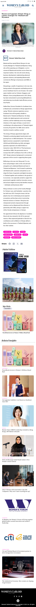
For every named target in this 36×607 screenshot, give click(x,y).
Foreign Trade (5, 549)
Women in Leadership (16, 237)
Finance (4, 428)
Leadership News (7, 231)
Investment (5, 368)
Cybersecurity (5, 579)
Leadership (5, 10)
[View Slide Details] (18, 290)
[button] (10, 244)
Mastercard (15, 231)
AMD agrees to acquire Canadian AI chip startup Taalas (17, 332)
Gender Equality (6, 488)
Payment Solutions (8, 234)
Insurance (4, 398)
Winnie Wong (6, 237)
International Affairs (7, 458)
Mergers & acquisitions (11, 308)
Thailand (25, 234)
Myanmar (23, 231)
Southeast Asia (18, 234)
